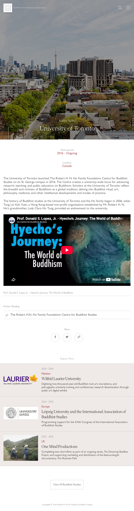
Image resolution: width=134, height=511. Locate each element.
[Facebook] (55, 338)
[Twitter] (67, 338)
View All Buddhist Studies (67, 484)
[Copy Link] (79, 338)
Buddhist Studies (67, 120)
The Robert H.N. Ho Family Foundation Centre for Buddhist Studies (53, 314)
